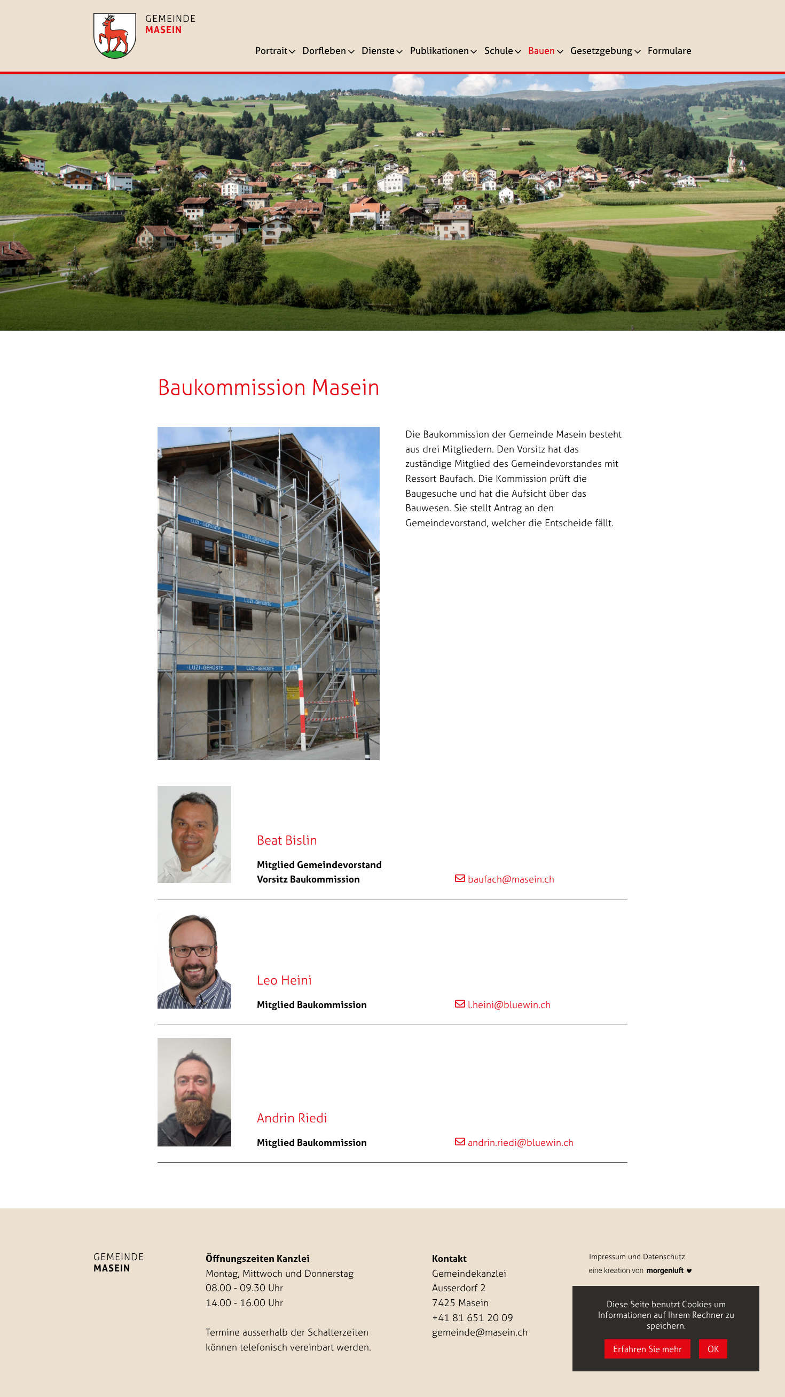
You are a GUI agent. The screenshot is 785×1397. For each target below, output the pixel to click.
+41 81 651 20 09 (472, 1317)
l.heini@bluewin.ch (509, 1004)
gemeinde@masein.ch (480, 1332)
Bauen (541, 51)
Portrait (271, 51)
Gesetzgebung (601, 51)
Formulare (670, 51)
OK (713, 1349)
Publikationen (439, 51)
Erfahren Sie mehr (647, 1349)
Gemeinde (118, 1262)
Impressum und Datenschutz (637, 1256)
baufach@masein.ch (511, 879)
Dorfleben (324, 51)
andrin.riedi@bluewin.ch (521, 1142)
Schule (498, 51)
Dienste (378, 51)
